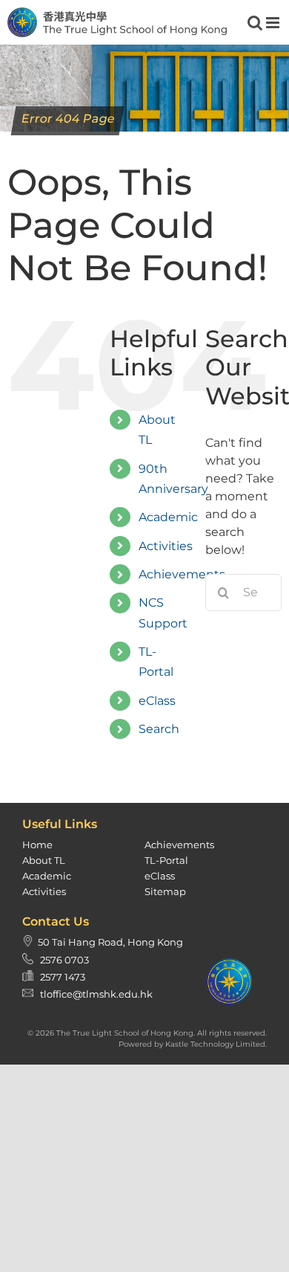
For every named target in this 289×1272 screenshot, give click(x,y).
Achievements (182, 574)
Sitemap (165, 891)
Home (37, 844)
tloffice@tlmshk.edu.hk (96, 994)
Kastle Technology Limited (215, 1044)
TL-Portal (166, 860)
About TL (43, 860)
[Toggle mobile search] (255, 22)
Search (159, 729)
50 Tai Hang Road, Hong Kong (110, 942)
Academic (168, 517)
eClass (157, 701)
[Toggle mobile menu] (274, 22)
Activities (166, 546)
